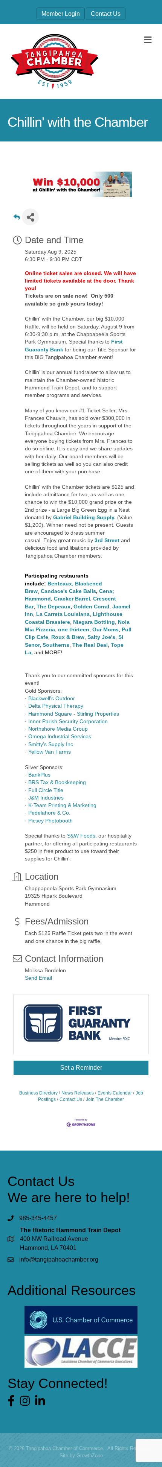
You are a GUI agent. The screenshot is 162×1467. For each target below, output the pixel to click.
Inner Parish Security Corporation (68, 721)
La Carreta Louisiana (63, 614)
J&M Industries (46, 798)
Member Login (60, 14)
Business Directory (38, 1093)
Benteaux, (60, 584)
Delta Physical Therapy (55, 706)
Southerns (56, 645)
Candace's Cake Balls (68, 591)
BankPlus (39, 775)
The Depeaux (53, 607)
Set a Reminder (81, 1067)
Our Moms (105, 629)
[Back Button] (17, 219)
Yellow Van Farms (49, 752)
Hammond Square (50, 714)
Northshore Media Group (58, 729)
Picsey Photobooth (50, 821)
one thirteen (73, 629)
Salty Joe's (101, 637)
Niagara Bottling (94, 622)
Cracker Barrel (72, 599)
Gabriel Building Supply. (84, 517)
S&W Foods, (82, 836)
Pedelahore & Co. (49, 813)
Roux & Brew (67, 637)
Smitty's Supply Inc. (51, 744)
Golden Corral (91, 607)
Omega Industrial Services (59, 736)
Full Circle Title (45, 790)
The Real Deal (90, 645)
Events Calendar (115, 1093)
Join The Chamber (105, 1099)
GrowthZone (89, 1455)
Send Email (38, 978)
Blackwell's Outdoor (51, 698)
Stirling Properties (98, 714)
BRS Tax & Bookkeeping (57, 782)
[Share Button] (30, 216)
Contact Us (106, 14)
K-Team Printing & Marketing (62, 805)
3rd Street (107, 540)
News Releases (77, 1093)
